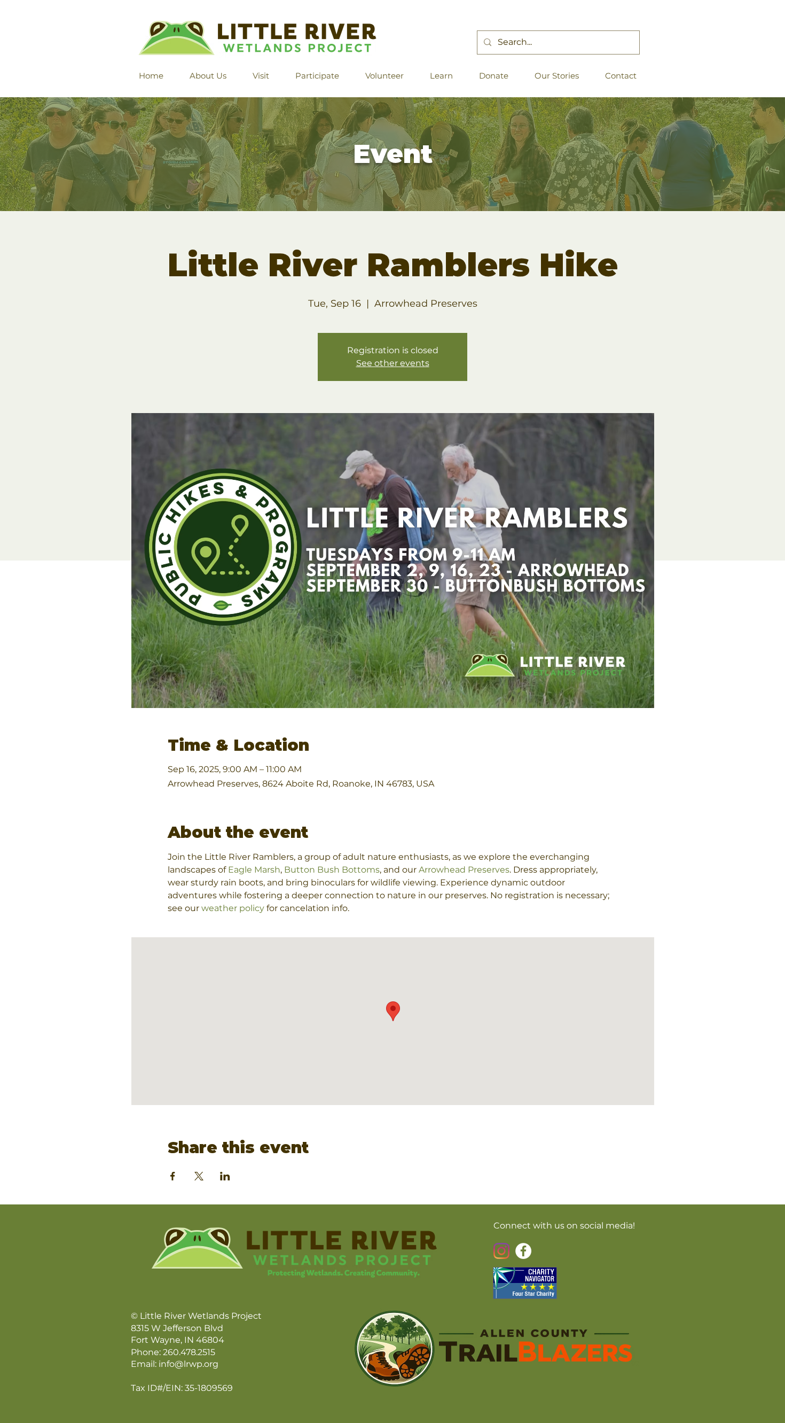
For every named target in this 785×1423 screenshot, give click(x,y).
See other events (392, 363)
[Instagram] (501, 1251)
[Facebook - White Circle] (523, 1251)
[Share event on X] (199, 1176)
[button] (212, 75)
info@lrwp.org (188, 1364)
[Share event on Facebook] (173, 1176)
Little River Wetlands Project (201, 1316)
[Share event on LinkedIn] (225, 1176)
